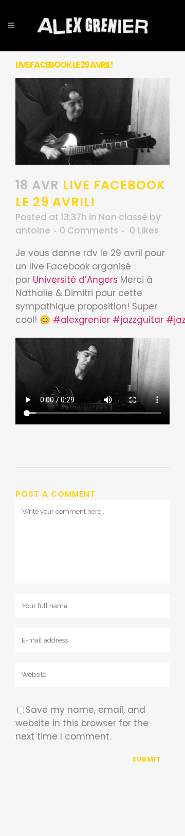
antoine (32, 230)
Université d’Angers (75, 280)
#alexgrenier (81, 320)
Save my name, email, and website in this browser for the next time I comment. (82, 723)
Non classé (123, 217)
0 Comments (89, 230)
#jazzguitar (138, 320)
